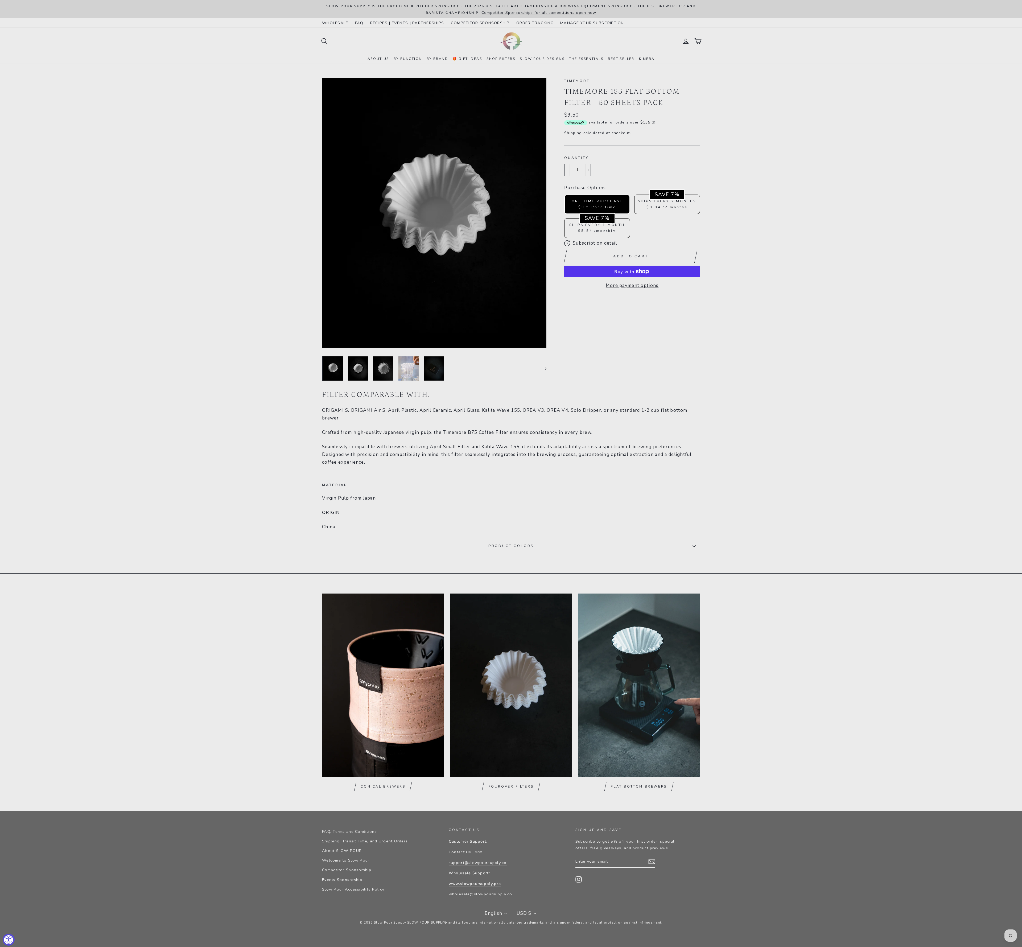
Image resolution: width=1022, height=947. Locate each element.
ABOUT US (378, 59)
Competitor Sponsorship (346, 869)
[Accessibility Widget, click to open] (9, 940)
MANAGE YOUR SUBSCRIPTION (592, 23)
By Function (408, 59)
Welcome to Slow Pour (346, 860)
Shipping (573, 132)
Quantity (576, 157)
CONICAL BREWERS (383, 786)
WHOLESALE (335, 23)
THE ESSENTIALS (586, 59)
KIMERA (646, 59)
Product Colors (511, 546)
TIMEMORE (577, 81)
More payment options (632, 285)
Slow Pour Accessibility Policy (353, 889)
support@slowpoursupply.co (478, 862)
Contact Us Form (466, 852)
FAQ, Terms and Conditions (349, 831)
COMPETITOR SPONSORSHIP (480, 23)
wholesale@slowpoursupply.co (480, 894)
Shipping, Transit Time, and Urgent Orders (365, 841)
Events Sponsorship (342, 879)
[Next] (543, 368)
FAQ (359, 23)
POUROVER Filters (511, 786)
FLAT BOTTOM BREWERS (639, 786)
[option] (511, 9)
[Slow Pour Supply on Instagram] (578, 879)
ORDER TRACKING (535, 23)
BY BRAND (437, 59)
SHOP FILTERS (501, 59)
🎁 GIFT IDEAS (467, 59)
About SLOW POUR (342, 850)
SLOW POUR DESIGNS (542, 59)
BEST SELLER (621, 59)
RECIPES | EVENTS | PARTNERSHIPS (407, 23)
